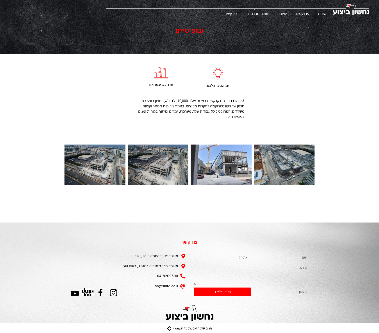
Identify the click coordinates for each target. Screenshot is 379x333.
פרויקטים (302, 14)
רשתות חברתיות (258, 14)
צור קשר (231, 14)
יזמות (283, 14)
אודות (322, 14)
